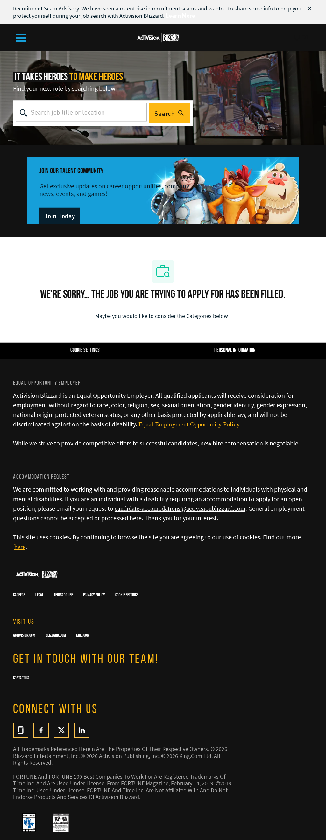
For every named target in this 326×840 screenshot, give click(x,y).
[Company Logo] (158, 36)
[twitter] (61, 730)
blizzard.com (56, 636)
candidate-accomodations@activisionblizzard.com (180, 508)
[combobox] (81, 112)
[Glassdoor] (20, 730)
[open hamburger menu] (20, 38)
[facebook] (41, 730)
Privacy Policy (94, 595)
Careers (19, 595)
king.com (82, 636)
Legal (39, 595)
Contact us (21, 678)
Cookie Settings (126, 595)
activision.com (24, 636)
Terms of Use (63, 595)
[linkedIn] (81, 730)
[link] (59, 216)
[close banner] (310, 8)
